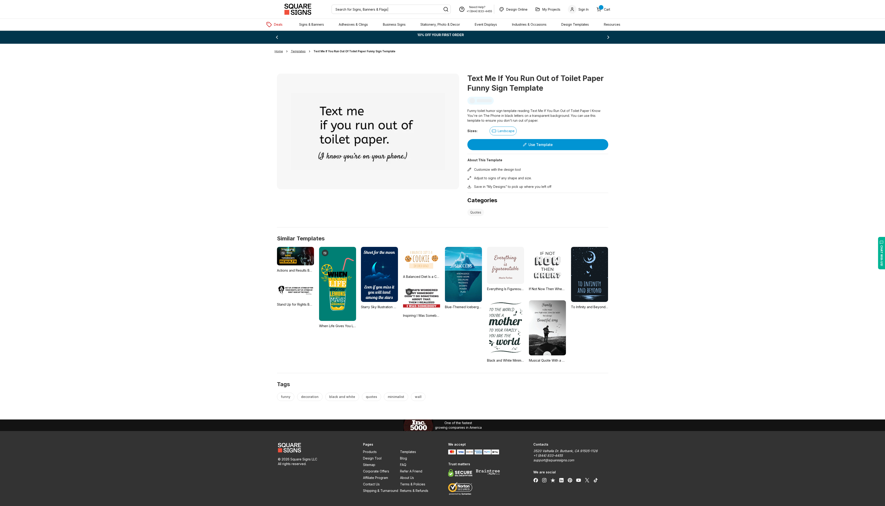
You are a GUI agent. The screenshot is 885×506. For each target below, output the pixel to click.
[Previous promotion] (277, 37)
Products (370, 452)
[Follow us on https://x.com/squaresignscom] (587, 480)
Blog (403, 458)
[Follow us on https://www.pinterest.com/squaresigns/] (570, 480)
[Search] (446, 9)
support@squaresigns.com (553, 460)
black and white (342, 397)
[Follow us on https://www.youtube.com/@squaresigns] (578, 480)
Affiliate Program (375, 478)
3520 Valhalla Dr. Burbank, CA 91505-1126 (565, 451)
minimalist (396, 397)
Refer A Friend (411, 471)
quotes (371, 397)
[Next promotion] (608, 37)
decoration (310, 397)
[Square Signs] (297, 9)
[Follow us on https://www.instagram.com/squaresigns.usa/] (544, 480)
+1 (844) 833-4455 (479, 11)
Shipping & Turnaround (380, 491)
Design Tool (372, 458)
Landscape (506, 131)
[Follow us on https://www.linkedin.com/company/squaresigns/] (561, 480)
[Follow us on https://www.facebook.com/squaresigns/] (535, 480)
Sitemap (369, 465)
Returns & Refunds (414, 491)
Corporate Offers (376, 471)
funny (285, 397)
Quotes (475, 212)
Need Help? (477, 7)
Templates (408, 452)
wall (418, 397)
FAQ (403, 465)
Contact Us (371, 484)
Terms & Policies (412, 484)
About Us (407, 478)
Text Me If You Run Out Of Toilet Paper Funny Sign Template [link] (354, 51)
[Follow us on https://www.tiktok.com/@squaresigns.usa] (595, 480)
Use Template (540, 144)
